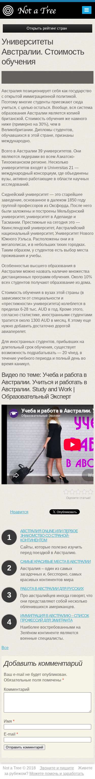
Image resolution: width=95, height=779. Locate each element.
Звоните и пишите (57, 768)
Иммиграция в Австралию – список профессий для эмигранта (54, 617)
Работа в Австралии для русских (52, 588)
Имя (9, 721)
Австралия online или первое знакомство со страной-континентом (49, 535)
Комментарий (16, 689)
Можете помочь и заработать (56, 773)
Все (5, 648)
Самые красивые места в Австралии (55, 561)
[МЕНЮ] (85, 10)
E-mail (11, 734)
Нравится (19, 512)
